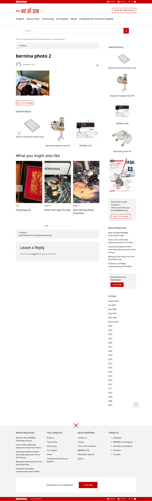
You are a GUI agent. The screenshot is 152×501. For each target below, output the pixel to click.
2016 (110, 367)
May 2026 (112, 313)
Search (126, 31)
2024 (110, 334)
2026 (110, 326)
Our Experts (62, 19)
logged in (35, 254)
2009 (110, 397)
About (74, 19)
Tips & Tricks (33, 19)
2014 (110, 376)
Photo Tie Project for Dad (57, 210)
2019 (110, 355)
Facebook (117, 438)
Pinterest (117, 450)
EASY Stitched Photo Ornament (83, 212)
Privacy (81, 442)
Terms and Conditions (87, 446)
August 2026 (113, 301)
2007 (110, 405)
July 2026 (112, 305)
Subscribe (117, 284)
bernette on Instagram (122, 446)
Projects (20, 19)
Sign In (81, 458)
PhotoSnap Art (23, 210)
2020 (110, 351)
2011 (110, 388)
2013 (110, 380)
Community (48, 19)
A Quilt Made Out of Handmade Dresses (37, 39)
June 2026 (112, 309)
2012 (110, 384)
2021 (110, 347)
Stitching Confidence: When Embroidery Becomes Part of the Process (122, 249)
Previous (23, 45)
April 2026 (112, 317)
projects (48, 206)
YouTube (116, 454)
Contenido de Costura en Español (96, 19)
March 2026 (113, 322)
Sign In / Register (124, 10)
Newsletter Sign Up (86, 454)
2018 (110, 359)
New (17, 206)
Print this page (26, 103)
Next (96, 133)
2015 (110, 372)
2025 (110, 330)
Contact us (82, 438)
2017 (110, 363)
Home (18, 39)
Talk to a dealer (120, 216)
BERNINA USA (83, 450)
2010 (110, 392)
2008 (110, 401)
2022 (110, 342)
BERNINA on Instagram (123, 442)
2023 (110, 338)
